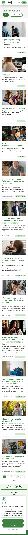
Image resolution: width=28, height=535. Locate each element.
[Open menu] (19, 3)
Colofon (14, 494)
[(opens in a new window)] (24, 2)
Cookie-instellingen (13, 529)
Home (4, 8)
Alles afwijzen (13, 525)
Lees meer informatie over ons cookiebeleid (12, 516)
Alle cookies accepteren (12, 521)
